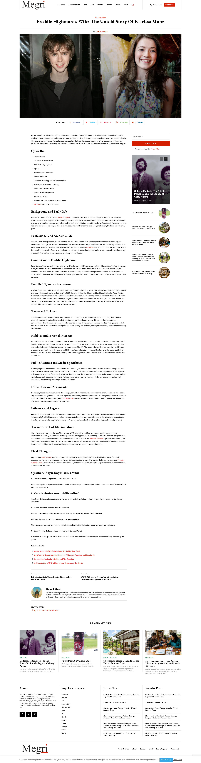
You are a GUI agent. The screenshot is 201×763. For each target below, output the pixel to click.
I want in (149, 143)
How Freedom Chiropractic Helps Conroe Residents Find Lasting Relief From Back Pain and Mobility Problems (143, 257)
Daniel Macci (101, 31)
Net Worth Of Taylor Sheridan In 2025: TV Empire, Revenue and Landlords (64, 555)
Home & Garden (110, 658)
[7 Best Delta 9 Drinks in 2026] (164, 213)
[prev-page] (161, 159)
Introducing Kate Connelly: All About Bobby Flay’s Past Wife (51, 578)
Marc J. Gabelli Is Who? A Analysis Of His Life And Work (57, 551)
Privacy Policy (155, 149)
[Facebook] (22, 714)
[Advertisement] (151, 296)
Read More (177, 760)
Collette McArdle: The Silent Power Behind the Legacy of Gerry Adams (149, 194)
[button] (133, 4)
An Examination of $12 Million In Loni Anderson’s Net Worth (58, 563)
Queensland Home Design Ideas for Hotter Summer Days (143, 228)
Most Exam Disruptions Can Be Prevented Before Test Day (143, 273)
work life (89, 247)
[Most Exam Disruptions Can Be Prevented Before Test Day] (164, 272)
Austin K (137, 201)
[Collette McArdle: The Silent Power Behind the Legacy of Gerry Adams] (151, 179)
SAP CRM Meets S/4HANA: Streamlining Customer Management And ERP (99, 578)
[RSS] (28, 714)
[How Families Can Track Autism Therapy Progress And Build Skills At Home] (164, 242)
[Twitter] (34, 714)
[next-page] (166, 159)
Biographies (100, 17)
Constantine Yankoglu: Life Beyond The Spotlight (54, 559)
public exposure (67, 398)
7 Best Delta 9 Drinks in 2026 (142, 213)
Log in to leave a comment (45, 610)
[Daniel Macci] (36, 592)
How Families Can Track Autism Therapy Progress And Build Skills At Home (144, 243)
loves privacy (46, 457)
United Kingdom (64, 217)
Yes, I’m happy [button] (166, 760)
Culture (23, 658)
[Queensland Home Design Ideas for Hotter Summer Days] (164, 227)
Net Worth (37, 204)
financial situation (96, 439)
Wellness (66, 658)
